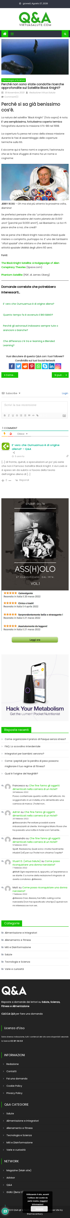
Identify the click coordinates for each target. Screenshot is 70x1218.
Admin (16, 812)
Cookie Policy (14, 1086)
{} (41, 415)
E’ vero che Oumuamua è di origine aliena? (28, 304)
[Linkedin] (52, 366)
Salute (8, 954)
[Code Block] (33, 415)
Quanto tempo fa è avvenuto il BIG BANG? (28, 314)
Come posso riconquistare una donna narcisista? (36, 862)
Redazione (12, 1064)
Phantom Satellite (12, 274)
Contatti (11, 1071)
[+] (45, 415)
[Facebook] (12, 366)
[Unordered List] (25, 415)
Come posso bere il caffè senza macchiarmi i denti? (12, 375)
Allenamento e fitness (18, 940)
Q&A (9, 1185)
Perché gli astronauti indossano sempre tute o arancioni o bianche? (30, 328)
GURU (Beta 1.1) (15, 1192)
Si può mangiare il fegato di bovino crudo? (62, 375)
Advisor (10, 1177)
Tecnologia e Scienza (13, 80)
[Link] (37, 415)
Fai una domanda (16, 1078)
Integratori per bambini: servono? (24, 753)
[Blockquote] (29, 415)
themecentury (35, 1213)
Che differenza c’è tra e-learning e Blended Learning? (29, 343)
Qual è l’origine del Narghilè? (21, 773)
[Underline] (13, 415)
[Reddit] (25, 366)
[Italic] (9, 415)
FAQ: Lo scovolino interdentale (22, 746)
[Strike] (17, 415)
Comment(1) (11, 96)
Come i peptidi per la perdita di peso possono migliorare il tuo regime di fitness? (32, 763)
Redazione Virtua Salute (42, 92)
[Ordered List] (21, 415)
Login (64, 393)
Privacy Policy (14, 1093)
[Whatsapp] (38, 366)
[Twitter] (18, 366)
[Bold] (5, 415)
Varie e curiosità (14, 969)
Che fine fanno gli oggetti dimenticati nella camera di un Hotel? (36, 787)
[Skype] (45, 366)
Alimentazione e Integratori (21, 932)
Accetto (39, 1208)
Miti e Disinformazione (18, 947)
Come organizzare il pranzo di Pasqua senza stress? (35, 739)
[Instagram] (58, 366)
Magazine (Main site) (18, 1170)
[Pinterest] (32, 366)
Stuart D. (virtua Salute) (27, 861)
